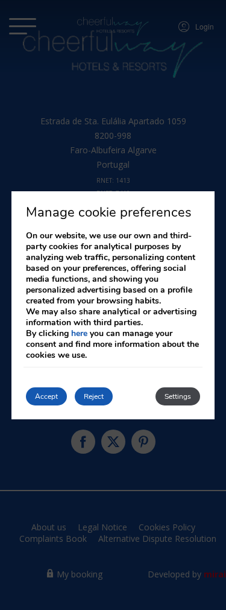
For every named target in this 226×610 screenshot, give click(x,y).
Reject (94, 396)
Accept (46, 396)
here (79, 333)
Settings (178, 396)
